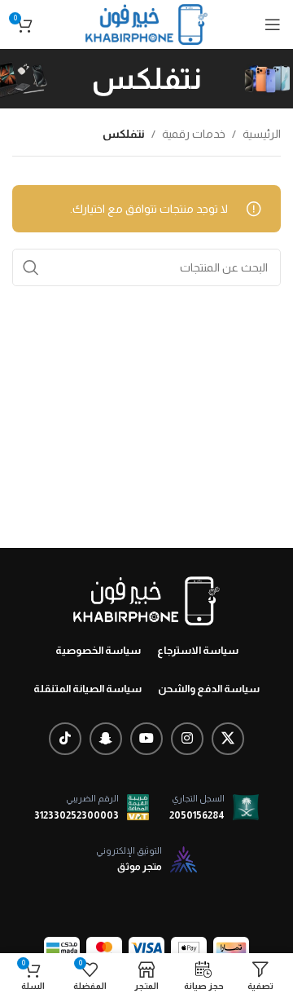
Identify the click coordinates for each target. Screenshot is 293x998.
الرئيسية (262, 133)
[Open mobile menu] (272, 24)
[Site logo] (146, 23)
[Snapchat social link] (106, 738)
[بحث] (31, 267)
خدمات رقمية (193, 133)
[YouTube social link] (146, 738)
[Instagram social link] (187, 738)
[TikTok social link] (65, 738)
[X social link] (228, 738)
